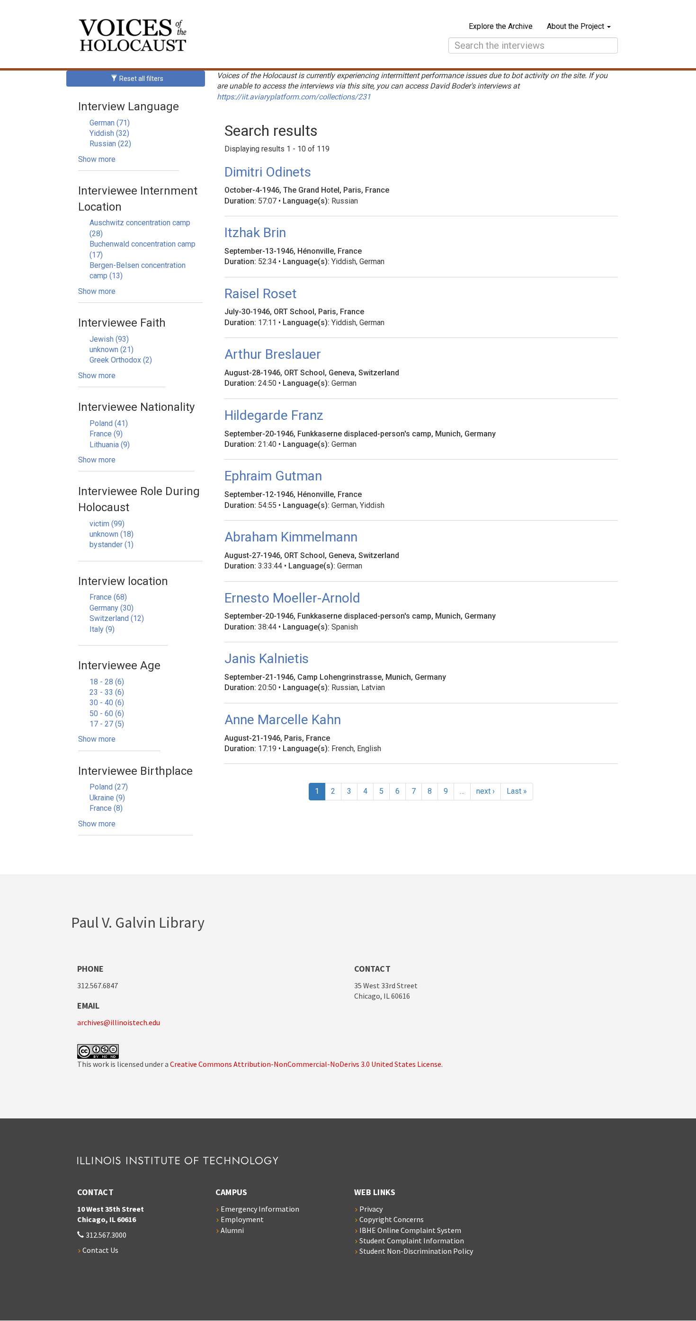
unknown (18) (111, 534)
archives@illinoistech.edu (118, 1022)
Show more (97, 159)
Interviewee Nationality (136, 407)
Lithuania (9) (109, 444)
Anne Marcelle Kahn (282, 719)
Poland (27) (108, 786)
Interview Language (128, 106)
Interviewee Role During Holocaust (139, 499)
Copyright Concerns (391, 1219)
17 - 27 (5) (106, 723)
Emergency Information (260, 1209)
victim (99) (107, 523)
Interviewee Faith (122, 322)
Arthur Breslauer (272, 354)
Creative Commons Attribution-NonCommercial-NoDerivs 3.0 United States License (305, 1064)
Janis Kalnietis (266, 658)
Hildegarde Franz (273, 415)
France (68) (108, 597)
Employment (242, 1219)
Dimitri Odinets (267, 172)
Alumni (232, 1230)
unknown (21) (111, 349)
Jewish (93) (109, 339)
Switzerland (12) (116, 618)
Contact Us (100, 1250)
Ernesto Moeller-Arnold (292, 598)
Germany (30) (111, 607)
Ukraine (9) (107, 797)
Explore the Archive (501, 26)
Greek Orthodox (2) (120, 359)
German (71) (109, 122)
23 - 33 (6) (106, 692)
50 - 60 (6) (106, 713)
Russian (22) (110, 143)
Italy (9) (102, 629)
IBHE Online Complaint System (410, 1230)
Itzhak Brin (255, 232)
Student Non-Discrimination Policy (416, 1251)
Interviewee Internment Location (137, 198)
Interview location (123, 581)
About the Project (576, 26)
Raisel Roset (260, 293)
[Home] (216, 36)
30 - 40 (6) (106, 702)
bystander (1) (111, 544)
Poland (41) (108, 423)
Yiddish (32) (109, 133)
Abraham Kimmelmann (290, 537)
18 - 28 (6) (106, 681)
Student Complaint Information (411, 1240)
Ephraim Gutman (273, 476)
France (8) (106, 808)
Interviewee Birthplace (135, 771)
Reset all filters (140, 78)
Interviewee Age (119, 665)
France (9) (106, 433)
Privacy (371, 1209)
